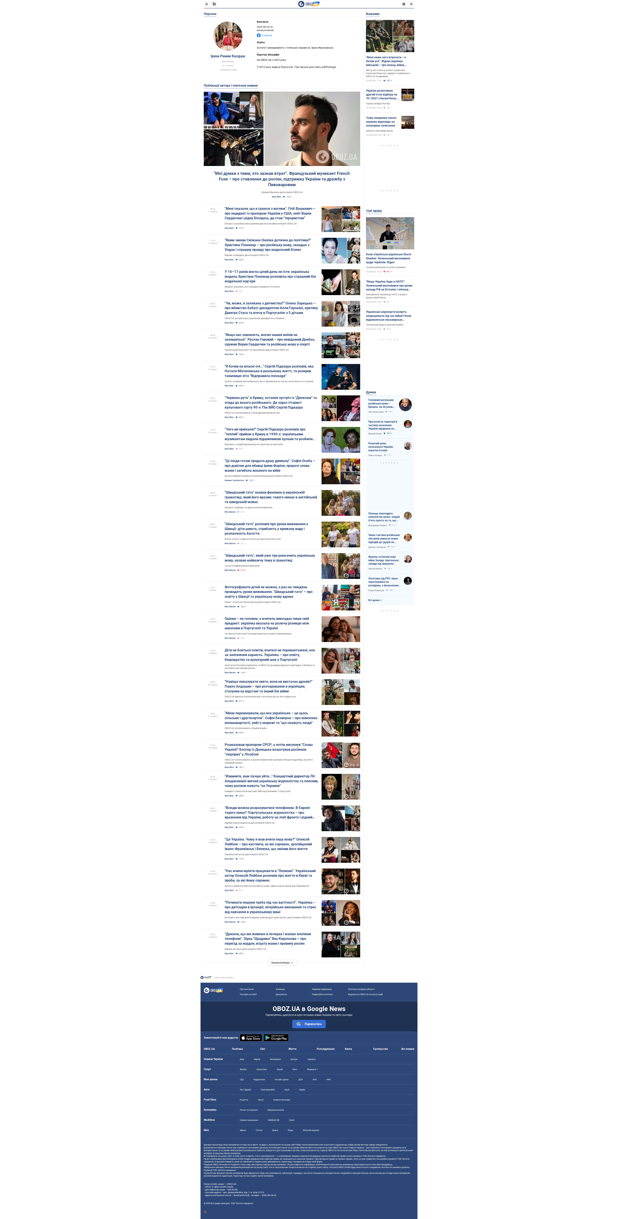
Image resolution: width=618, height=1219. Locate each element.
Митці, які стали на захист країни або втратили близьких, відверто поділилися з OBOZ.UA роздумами (388, 73)
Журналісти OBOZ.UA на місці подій (365, 994)
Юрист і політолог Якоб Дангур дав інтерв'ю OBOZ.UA (253, 602)
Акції (287, 1089)
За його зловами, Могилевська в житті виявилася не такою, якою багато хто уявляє (269, 381)
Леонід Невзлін (375, 569)
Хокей (280, 1069)
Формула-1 (312, 1069)
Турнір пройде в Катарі (378, 103)
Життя (292, 1048)
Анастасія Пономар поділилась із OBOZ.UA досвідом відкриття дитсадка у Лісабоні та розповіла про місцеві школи (270, 667)
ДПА (300, 1079)
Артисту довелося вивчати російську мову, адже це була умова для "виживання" (267, 886)
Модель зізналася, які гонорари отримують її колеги (252, 286)
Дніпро (293, 1059)
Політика (237, 1048)
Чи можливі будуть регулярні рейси (384, 324)
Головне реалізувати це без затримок (386, 267)
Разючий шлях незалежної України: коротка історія (380, 447)
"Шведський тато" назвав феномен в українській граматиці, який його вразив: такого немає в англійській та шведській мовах (271, 497)
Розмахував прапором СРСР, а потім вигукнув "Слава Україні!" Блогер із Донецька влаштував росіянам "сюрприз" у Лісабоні (269, 749)
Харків (257, 1059)
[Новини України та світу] (205, 978)
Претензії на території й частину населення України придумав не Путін (382, 425)
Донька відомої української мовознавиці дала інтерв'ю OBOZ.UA (258, 476)
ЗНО (315, 1079)
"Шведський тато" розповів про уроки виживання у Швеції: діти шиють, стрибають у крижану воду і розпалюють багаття (266, 528)
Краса (275, 1130)
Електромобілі (268, 1089)
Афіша (243, 1130)
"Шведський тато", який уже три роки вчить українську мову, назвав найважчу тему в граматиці (270, 557)
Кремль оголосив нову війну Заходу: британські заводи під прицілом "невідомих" (383, 560)
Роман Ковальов (376, 590)
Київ (242, 1059)
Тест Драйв (245, 1089)
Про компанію (247, 989)
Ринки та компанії (249, 1110)
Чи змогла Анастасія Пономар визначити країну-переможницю (258, 633)
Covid (291, 1120)
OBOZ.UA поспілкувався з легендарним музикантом (252, 412)
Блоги (348, 1048)
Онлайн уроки (282, 1079)
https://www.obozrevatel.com (309, 1144)
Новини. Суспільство (234, 480)
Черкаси (311, 1059)
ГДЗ (242, 1079)
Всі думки (374, 600)
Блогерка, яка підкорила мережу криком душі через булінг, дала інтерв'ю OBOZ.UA (268, 917)
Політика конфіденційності (361, 989)
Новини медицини (249, 1120)
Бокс (295, 1069)
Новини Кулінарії (281, 1100)
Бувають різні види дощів (379, 130)
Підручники (259, 1079)
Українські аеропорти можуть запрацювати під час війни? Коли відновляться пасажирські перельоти (388, 316)
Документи (281, 994)
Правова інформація (322, 989)
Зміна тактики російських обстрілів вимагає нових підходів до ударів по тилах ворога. (384, 539)
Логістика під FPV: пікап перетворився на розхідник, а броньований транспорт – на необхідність (384, 582)
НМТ (329, 1079)
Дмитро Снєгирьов (377, 547)
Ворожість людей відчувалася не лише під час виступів (254, 444)
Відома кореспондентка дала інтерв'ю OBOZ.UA (250, 823)
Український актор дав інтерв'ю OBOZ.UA (246, 854)
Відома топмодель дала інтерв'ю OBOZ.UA (247, 255)
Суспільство (380, 1048)
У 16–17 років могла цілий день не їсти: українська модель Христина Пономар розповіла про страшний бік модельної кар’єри (270, 276)
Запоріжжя (275, 1059)
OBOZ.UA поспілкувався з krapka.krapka (246, 728)
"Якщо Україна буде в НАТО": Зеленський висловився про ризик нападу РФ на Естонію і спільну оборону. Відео (389, 285)
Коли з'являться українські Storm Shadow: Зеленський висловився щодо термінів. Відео (388, 258)
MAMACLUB (273, 1120)
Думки (371, 392)
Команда (280, 989)
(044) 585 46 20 (265, 27)
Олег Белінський (375, 412)
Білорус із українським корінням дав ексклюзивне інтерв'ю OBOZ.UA (261, 223)
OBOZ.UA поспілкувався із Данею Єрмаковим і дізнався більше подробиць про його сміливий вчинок (269, 761)
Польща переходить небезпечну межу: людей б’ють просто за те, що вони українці (384, 517)
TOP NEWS (374, 211)
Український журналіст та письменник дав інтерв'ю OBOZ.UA (257, 350)
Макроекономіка (275, 1110)
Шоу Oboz (276, 197)
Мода (290, 1130)
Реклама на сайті (248, 994)
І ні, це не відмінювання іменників (242, 565)
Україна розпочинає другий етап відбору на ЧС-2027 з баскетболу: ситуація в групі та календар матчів (381, 94)
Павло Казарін (375, 455)
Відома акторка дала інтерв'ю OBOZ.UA (245, 949)
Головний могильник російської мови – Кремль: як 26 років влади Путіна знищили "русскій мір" (382, 403)
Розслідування (326, 1048)
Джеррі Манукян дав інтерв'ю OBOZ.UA (282, 192)
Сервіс (302, 1089)
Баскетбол (262, 1069)
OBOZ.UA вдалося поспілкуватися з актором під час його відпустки (260, 696)
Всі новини (407, 1048)
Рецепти (244, 1100)
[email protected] (241, 1195)
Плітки (259, 1130)
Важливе (373, 14)
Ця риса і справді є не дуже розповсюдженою (248, 507)
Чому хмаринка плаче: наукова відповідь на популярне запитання (381, 121)
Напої (260, 1100)
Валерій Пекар (375, 434)
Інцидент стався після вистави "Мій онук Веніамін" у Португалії (257, 791)
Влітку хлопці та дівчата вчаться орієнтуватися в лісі (253, 539)
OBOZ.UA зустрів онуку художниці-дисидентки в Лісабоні (254, 318)
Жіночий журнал (311, 1130)
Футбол (243, 1069)
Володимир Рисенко (377, 525)
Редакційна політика (322, 994)
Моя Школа (230, 512)
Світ (262, 1048)
